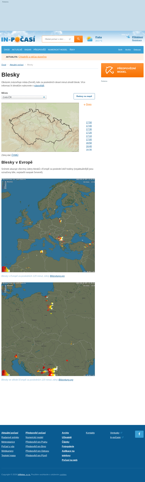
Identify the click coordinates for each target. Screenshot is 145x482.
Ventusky (114, 433)
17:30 (89, 129)
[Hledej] (78, 39)
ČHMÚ (14, 155)
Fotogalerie (68, 446)
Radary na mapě (84, 96)
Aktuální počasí (17, 65)
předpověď (40, 50)
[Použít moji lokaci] (70, 39)
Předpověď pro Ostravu (37, 451)
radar (27, 50)
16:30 (89, 150)
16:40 (89, 146)
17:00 (89, 139)
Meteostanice (8, 442)
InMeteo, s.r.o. (24, 474)
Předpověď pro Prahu (36, 442)
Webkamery (7, 451)
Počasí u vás (7, 446)
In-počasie (115, 437)
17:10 (89, 136)
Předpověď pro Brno (36, 446)
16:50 (89, 143)
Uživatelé (67, 437)
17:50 (89, 122)
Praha (98, 37)
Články (65, 442)
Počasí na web (69, 460)
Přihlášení (137, 37)
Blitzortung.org (57, 276)
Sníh (120, 50)
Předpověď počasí (36, 433)
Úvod (3, 65)
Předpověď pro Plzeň (36, 455)
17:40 (89, 126)
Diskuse (137, 50)
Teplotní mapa (8, 455)
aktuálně (17, 50)
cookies (63, 474)
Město (4, 93)
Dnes (88, 104)
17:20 (89, 133)
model (57, 50)
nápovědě (39, 85)
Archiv (128, 50)
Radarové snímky (10, 437)
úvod (7, 50)
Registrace (137, 40)
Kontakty (90, 433)
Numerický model (34, 437)
